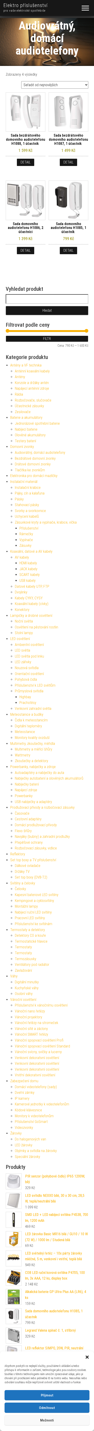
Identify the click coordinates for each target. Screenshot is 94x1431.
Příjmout (47, 1395)
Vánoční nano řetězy (30, 1011)
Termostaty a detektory (27, 930)
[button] (87, 1357)
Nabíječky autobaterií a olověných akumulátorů (49, 778)
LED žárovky (23, 1145)
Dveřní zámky (24, 1092)
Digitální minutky (27, 982)
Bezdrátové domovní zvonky (35, 458)
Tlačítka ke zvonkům (30, 470)
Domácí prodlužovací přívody (36, 825)
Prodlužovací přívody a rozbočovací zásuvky (42, 807)
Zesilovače (23, 412)
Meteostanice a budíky (26, 714)
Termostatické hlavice (31, 941)
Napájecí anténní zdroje (32, 388)
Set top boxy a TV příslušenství (33, 860)
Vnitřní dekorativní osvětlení (35, 1075)
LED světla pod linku (29, 656)
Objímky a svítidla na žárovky (36, 1151)
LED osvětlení (20, 639)
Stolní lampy (24, 633)
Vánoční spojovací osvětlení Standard (42, 1046)
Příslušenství (28, 528)
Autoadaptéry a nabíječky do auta (39, 773)
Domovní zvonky (22, 446)
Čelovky (20, 889)
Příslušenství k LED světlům (35, 685)
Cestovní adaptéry (28, 819)
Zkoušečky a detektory (31, 761)
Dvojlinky (21, 592)
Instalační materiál (23, 482)
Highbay (25, 697)
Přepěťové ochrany (29, 842)
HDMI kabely (28, 563)
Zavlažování (23, 970)
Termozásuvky (25, 959)
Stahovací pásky (27, 505)
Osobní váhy (24, 994)
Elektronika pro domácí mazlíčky (33, 476)
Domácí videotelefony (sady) (36, 1087)
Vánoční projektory (28, 1017)
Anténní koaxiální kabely (32, 371)
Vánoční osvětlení (23, 999)
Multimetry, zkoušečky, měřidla (32, 743)
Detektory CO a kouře (30, 935)
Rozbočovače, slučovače (33, 400)
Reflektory (17, 854)
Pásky (19, 499)
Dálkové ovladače (27, 866)
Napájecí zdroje (26, 790)
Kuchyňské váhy (27, 988)
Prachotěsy (27, 702)
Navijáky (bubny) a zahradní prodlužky (42, 836)
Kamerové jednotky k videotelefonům (42, 1104)
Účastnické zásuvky (29, 406)
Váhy (14, 976)
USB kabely (27, 580)
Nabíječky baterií (27, 784)
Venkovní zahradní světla (33, 708)
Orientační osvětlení (29, 674)
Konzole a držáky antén (32, 383)
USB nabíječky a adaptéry (33, 802)
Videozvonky (24, 1127)
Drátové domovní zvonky (33, 464)
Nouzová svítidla (27, 668)
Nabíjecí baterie (26, 429)
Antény (20, 377)
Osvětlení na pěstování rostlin (36, 627)
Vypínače (26, 540)
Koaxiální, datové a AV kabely (31, 551)
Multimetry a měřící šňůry (33, 749)
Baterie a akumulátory (26, 417)
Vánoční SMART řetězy (31, 1034)
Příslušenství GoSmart (31, 1122)
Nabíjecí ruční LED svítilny (33, 912)
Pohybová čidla (26, 679)
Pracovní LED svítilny (30, 918)
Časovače (22, 813)
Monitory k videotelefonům (34, 1116)
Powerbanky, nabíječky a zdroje (33, 767)
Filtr (47, 338)
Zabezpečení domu (24, 1081)
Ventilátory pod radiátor (32, 964)
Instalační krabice (28, 487)
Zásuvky (25, 545)
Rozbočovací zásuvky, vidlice (36, 848)
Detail (26, 162)
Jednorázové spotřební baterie (37, 423)
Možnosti (47, 1420)
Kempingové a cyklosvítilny (34, 901)
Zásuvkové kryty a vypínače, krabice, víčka (46, 522)
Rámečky (26, 534)
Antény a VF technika (26, 365)
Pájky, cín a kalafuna (29, 493)
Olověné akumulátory (30, 435)
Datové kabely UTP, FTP (32, 586)
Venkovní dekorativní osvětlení (37, 1058)
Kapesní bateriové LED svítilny (36, 895)
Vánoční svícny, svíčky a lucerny (38, 1052)
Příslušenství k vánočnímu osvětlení (41, 1005)
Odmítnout (47, 1408)
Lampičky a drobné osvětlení (31, 615)
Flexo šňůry (23, 831)
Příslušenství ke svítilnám (33, 924)
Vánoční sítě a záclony (31, 1029)
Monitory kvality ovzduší (32, 738)
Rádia (19, 394)
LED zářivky (23, 662)
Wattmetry (22, 755)
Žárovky (16, 1133)
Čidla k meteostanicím (31, 720)
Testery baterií (25, 441)
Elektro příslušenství (25, 5)
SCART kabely (29, 574)
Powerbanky (24, 796)
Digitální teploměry (28, 726)
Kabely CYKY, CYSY (29, 598)
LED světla (22, 650)
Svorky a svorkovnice (30, 511)
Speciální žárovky (27, 1157)
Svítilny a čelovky (22, 883)
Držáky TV (22, 871)
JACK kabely (28, 569)
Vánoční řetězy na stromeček (36, 1023)
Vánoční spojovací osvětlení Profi (39, 1040)
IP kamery (22, 1098)
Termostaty (23, 947)
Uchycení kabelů (27, 516)
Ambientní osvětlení (29, 645)
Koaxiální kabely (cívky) (31, 604)
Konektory (22, 610)
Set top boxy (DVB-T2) (31, 877)
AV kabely (22, 557)
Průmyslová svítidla (29, 691)
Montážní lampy (26, 906)
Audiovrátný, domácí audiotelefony (40, 452)
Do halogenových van (30, 1139)
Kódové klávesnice (28, 1110)
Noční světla (24, 621)
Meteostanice (25, 732)
